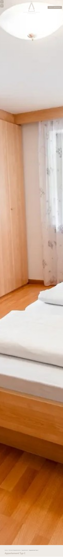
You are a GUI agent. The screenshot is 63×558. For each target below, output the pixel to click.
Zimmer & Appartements (14, 550)
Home (6, 550)
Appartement (25, 550)
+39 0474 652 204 (11, 2)
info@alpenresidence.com (11, 5)
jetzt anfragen (54, 7)
